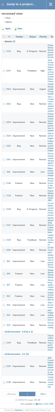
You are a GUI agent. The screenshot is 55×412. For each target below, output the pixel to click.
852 (8, 296)
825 (8, 315)
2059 (8, 122)
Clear (19, 29)
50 (39, 400)
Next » (44, 394)
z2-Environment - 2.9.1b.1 (17, 332)
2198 (8, 382)
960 (8, 172)
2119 (8, 51)
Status (32, 36)
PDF (52, 404)
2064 (8, 89)
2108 (8, 209)
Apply (8, 29)
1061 (8, 159)
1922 (8, 146)
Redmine (18, 410)
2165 (8, 183)
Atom (40, 404)
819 (8, 325)
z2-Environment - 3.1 (15, 354)
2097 (8, 71)
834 (8, 305)
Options (8, 22)
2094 (8, 250)
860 (8, 273)
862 (8, 261)
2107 (8, 225)
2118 (8, 195)
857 (8, 285)
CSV (46, 404)
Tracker (19, 36)
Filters (8, 18)
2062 (8, 104)
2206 (8, 366)
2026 (8, 136)
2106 (8, 240)
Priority (43, 36)
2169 (8, 342)
